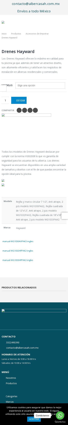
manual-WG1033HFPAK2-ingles (17, 260)
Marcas (10, 401)
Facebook (19, 110)
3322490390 (12, 342)
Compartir (8, 110)
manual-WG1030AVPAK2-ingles (17, 241)
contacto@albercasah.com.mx (35, 3)
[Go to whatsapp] (60, 415)
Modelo (7, 85)
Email (35, 110)
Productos (11, 383)
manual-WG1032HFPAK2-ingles (17, 250)
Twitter (24, 110)
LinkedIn (30, 110)
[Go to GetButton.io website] (60, 422)
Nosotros (11, 377)
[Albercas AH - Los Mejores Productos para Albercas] (9, 22)
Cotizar (20, 100)
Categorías (11, 396)
